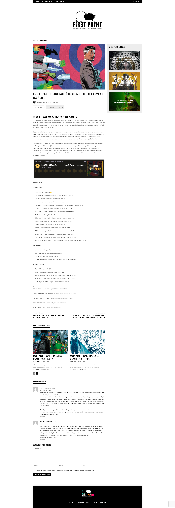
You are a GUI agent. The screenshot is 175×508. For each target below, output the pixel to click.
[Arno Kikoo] (35, 102)
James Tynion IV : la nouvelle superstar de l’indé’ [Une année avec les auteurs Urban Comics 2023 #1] (124, 60)
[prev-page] (34, 373)
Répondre (42, 416)
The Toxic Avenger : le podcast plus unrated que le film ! (124, 101)
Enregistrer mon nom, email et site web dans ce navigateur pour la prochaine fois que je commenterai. (64, 470)
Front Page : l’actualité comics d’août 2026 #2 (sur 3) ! (47, 357)
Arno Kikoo (41, 102)
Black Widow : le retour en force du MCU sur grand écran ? (48, 316)
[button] (135, 1)
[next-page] (37, 373)
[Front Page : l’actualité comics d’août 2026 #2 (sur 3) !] (50, 342)
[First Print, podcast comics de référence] (87, 20)
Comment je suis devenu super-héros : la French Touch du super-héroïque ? (88, 316)
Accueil (35, 40)
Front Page (43, 40)
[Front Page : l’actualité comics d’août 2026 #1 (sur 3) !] (87, 342)
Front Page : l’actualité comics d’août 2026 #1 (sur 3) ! (84, 357)
